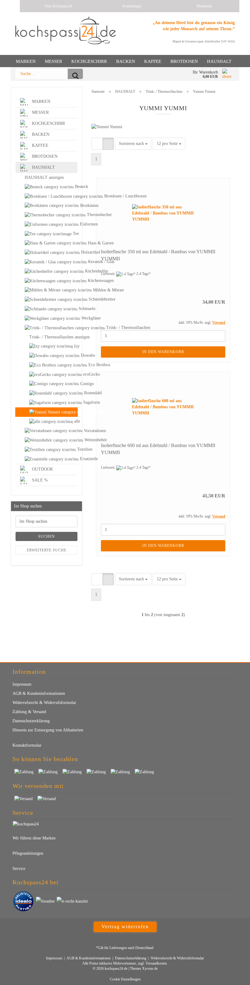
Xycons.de (150, 968)
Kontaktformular (26, 745)
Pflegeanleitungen (27, 853)
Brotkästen (46, 206)
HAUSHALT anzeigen (44, 177)
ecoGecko (46, 374)
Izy (75, 346)
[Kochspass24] (65, 30)
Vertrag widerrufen (125, 926)
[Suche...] (75, 74)
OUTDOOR (42, 469)
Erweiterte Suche (46, 550)
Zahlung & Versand (29, 711)
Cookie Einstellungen (125, 979)
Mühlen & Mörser (46, 290)
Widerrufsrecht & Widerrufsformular (44, 702)
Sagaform (46, 402)
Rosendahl (46, 393)
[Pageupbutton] (233, 975)
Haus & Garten (46, 243)
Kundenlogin (131, 6)
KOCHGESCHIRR (89, 61)
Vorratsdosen (46, 431)
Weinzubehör (46, 440)
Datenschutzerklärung (31, 721)
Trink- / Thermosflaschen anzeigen (53, 337)
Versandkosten (156, 963)
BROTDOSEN (184, 61)
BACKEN (125, 61)
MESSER (53, 61)
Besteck (75, 186)
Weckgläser (46, 318)
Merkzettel (203, 6)
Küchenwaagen (46, 281)
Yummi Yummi (46, 412)
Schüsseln (46, 309)
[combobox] (133, 144)
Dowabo (46, 355)
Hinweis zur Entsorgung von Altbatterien (47, 730)
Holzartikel (46, 252)
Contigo (46, 384)
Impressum (21, 684)
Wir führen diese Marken (33, 838)
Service (18, 868)
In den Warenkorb (163, 352)
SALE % (39, 480)
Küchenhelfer (46, 271)
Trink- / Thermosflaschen (46, 328)
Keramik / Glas (46, 262)
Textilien (76, 449)
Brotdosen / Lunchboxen (46, 196)
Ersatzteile (46, 459)
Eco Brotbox (46, 365)
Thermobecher (46, 215)
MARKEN (26, 61)
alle (75, 421)
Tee (74, 233)
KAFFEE (152, 61)
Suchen (46, 536)
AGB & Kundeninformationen (38, 693)
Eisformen (46, 224)
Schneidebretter (46, 299)
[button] (97, 144)
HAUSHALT (219, 61)
